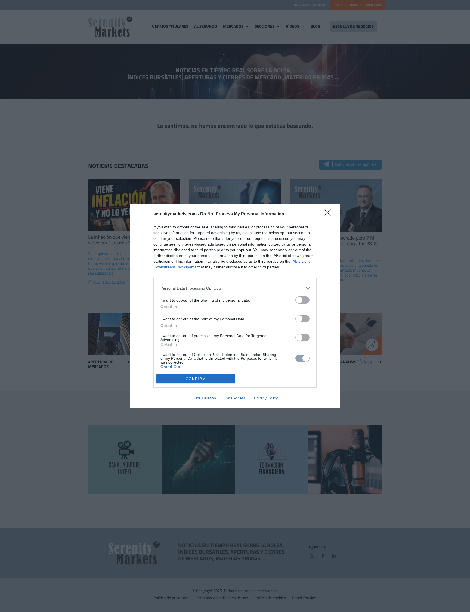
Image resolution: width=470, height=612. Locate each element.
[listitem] (235, 288)
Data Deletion (204, 398)
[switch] (302, 300)
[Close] (329, 214)
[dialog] (235, 306)
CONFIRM (196, 379)
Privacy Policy (266, 398)
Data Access (235, 398)
